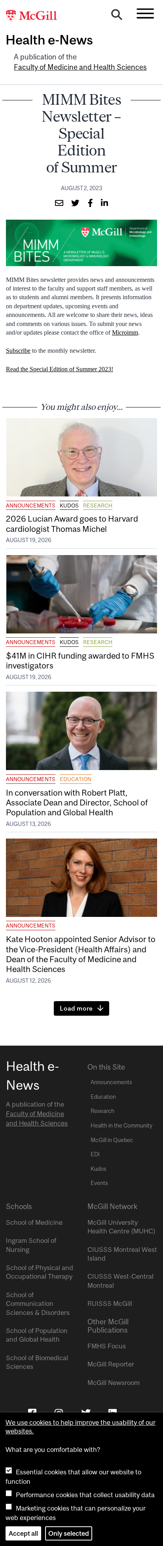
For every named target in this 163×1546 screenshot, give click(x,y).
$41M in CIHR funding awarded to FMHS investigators (80, 660)
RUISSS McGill (109, 1303)
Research (97, 505)
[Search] (117, 16)
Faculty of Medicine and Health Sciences (80, 67)
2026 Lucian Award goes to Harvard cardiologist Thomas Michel (72, 523)
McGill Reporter (110, 1364)
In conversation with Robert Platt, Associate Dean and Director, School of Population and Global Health (77, 802)
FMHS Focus (106, 1346)
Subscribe (18, 350)
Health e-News (49, 39)
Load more (76, 1008)
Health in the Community (121, 1125)
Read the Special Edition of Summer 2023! (59, 369)
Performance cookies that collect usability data (85, 1495)
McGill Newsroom (113, 1383)
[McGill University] (35, 16)
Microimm (125, 332)
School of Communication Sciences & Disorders (38, 1303)
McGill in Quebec (112, 1140)
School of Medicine (34, 1222)
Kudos (69, 505)
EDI (95, 1154)
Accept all (23, 1533)
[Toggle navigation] (145, 13)
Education (75, 779)
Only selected (68, 1533)
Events (99, 1183)
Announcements (30, 505)
